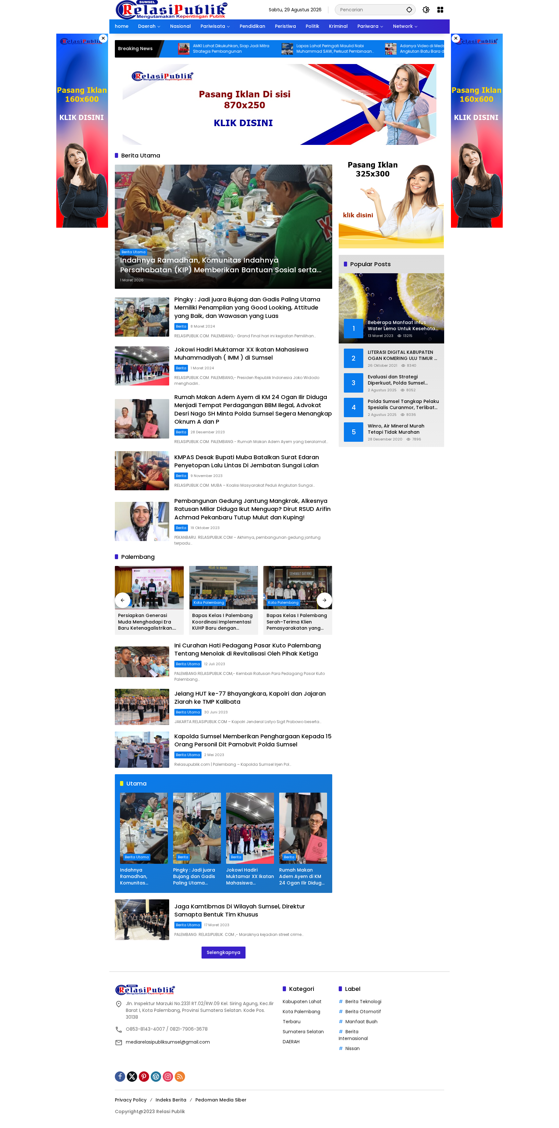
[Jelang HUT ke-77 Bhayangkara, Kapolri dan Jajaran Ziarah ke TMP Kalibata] (142, 707)
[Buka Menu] (440, 10)
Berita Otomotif (363, 1011)
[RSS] (180, 1076)
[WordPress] (156, 1076)
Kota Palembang (209, 602)
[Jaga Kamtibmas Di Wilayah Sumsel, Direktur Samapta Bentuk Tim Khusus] (142, 919)
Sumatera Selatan (303, 1031)
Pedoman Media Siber (221, 1100)
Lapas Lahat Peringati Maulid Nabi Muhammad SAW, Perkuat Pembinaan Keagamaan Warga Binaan (283, 48)
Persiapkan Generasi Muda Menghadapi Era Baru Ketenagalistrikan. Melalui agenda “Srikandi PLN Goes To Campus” (147, 622)
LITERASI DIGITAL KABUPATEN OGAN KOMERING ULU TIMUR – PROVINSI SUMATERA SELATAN (402, 355)
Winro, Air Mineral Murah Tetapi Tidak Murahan (396, 429)
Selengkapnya (223, 952)
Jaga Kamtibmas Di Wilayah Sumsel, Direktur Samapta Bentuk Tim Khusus (239, 910)
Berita (181, 326)
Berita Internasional (353, 1035)
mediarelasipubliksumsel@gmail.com (168, 1042)
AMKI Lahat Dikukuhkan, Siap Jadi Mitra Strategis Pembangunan (180, 48)
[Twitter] (132, 1076)
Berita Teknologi (363, 1001)
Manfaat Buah (361, 1021)
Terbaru (292, 1021)
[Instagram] (168, 1076)
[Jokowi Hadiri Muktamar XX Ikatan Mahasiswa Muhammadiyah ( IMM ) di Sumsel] (142, 365)
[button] (409, 9)
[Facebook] (120, 1076)
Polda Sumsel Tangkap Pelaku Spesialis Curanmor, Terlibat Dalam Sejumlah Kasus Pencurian (403, 404)
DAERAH (291, 1041)
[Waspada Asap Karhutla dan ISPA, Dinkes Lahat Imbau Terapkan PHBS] (443, 49)
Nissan (352, 1048)
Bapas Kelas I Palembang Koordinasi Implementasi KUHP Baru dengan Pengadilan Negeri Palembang (222, 622)
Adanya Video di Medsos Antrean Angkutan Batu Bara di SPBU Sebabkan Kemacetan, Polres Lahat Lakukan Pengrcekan (387, 48)
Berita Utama (134, 252)
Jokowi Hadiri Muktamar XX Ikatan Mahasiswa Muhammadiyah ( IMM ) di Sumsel (241, 353)
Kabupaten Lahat (302, 1001)
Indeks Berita (171, 1100)
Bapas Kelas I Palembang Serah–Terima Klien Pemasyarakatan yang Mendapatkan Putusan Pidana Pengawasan (297, 622)
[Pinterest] (144, 1076)
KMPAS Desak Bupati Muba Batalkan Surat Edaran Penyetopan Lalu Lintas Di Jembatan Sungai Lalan (246, 461)
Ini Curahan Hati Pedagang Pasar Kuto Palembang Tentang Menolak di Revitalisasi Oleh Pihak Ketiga (247, 649)
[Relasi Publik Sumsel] (171, 9)
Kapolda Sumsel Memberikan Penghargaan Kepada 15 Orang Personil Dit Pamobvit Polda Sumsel (253, 740)
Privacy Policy (131, 1100)
